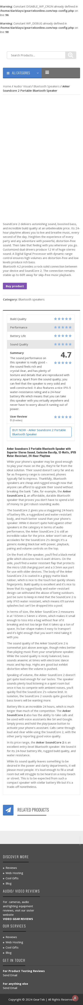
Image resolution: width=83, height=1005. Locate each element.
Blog (9, 883)
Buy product (15, 286)
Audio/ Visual (22, 86)
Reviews (11, 868)
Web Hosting (14, 873)
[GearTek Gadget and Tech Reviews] (14, 42)
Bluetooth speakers (46, 86)
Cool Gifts (12, 878)
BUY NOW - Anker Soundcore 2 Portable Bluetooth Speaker (39, 432)
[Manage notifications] (75, 998)
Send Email (10, 975)
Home (7, 86)
